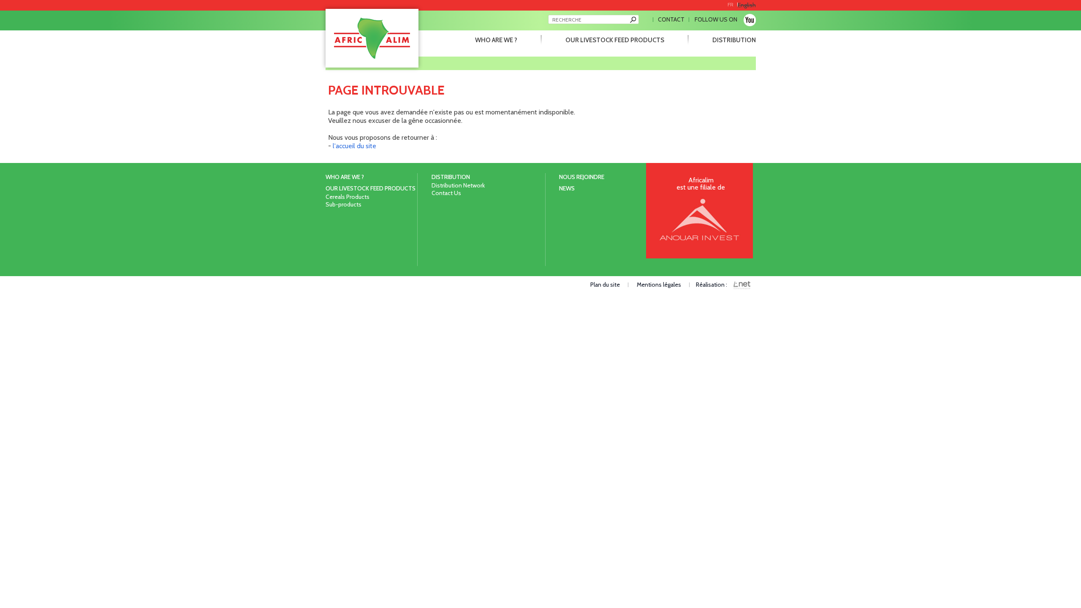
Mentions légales (659, 284)
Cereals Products (347, 197)
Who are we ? (496, 40)
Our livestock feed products (614, 40)
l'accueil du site (354, 146)
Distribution (734, 40)
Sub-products (343, 204)
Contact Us (446, 193)
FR (730, 4)
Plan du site (605, 284)
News (567, 188)
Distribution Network (458, 185)
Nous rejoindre (581, 177)
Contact (671, 19)
